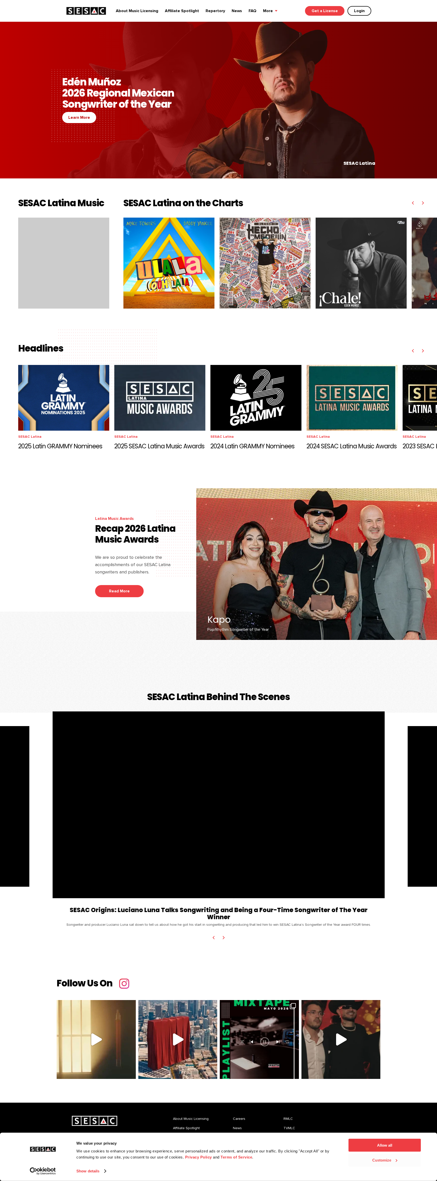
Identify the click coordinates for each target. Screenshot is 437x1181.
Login (359, 10)
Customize (381, 1160)
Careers (239, 1119)
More (268, 10)
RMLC (288, 1119)
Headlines (352, 436)
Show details (87, 1171)
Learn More (79, 117)
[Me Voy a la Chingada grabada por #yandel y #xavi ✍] (96, 1039)
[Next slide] (423, 203)
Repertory (215, 10)
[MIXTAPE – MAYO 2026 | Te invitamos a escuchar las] (259, 1039)
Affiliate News (328, 436)
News (237, 10)
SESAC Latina (39, 436)
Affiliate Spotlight (182, 10)
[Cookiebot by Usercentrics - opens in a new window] (43, 1171)
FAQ (252, 10)
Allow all (384, 1145)
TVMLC (289, 1128)
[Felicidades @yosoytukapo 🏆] (341, 1039)
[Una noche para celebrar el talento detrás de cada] (177, 1039)
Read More (119, 591)
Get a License (325, 10)
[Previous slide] (413, 203)
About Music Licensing (137, 10)
